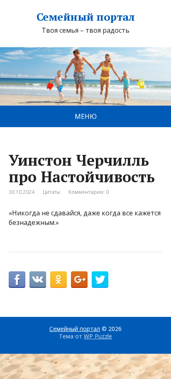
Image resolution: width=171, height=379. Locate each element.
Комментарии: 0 (88, 192)
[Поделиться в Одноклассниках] (58, 279)
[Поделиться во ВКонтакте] (37, 279)
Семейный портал (85, 17)
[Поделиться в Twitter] (100, 279)
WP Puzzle (98, 336)
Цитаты (51, 192)
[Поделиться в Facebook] (17, 279)
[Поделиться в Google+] (79, 279)
